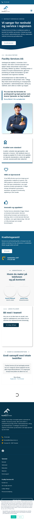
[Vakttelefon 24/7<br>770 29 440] (4, 258)
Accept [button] (13, 517)
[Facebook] (3, 451)
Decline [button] (20, 517)
